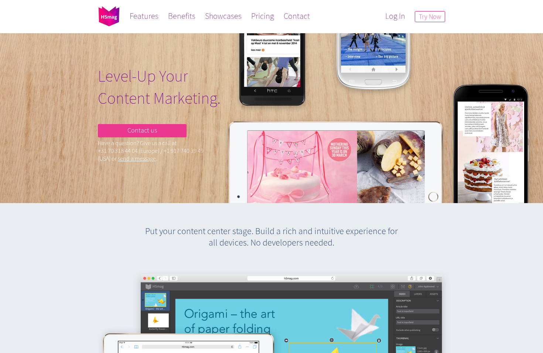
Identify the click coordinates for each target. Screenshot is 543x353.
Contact (297, 16)
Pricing (262, 16)
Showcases (223, 16)
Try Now (430, 16)
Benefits (181, 16)
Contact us (142, 130)
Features (144, 16)
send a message (137, 158)
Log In (395, 16)
